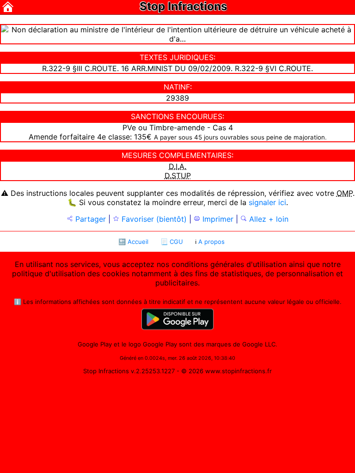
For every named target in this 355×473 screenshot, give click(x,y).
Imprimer (216, 219)
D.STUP (178, 175)
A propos (211, 241)
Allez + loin (267, 219)
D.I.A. (177, 166)
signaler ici (267, 202)
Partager (89, 219)
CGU (176, 241)
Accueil (138, 241)
